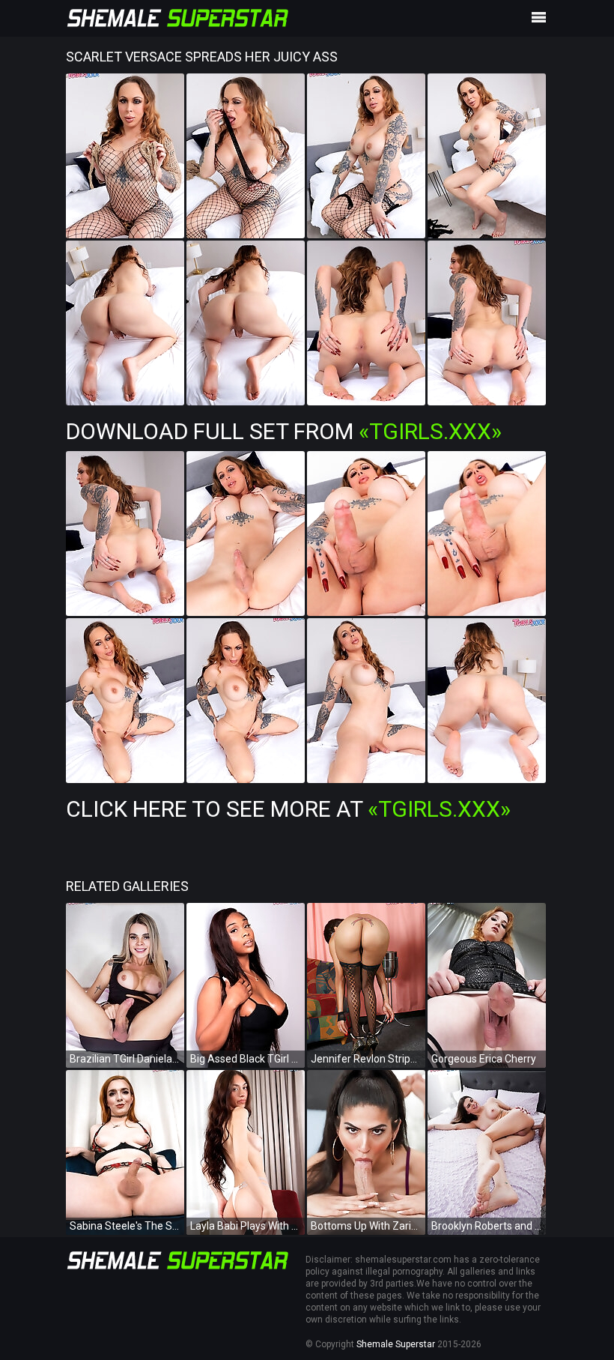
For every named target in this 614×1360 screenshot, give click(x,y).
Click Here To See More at (288, 809)
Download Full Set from (284, 431)
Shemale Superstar (395, 1344)
